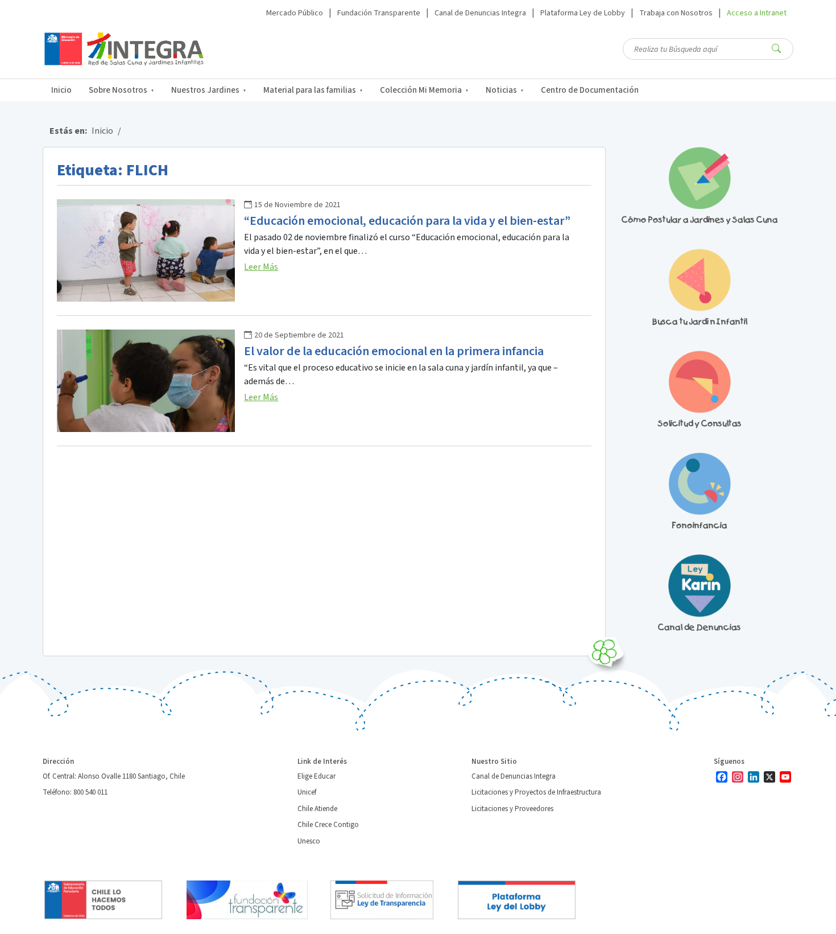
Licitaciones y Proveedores (512, 809)
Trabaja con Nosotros (676, 13)
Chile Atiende (317, 809)
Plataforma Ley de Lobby (582, 13)
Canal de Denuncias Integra (480, 13)
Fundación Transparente (378, 13)
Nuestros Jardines (205, 90)
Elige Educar (316, 776)
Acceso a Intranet (757, 13)
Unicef (306, 792)
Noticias (501, 90)
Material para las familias (309, 90)
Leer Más (261, 267)
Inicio (61, 90)
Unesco (308, 841)
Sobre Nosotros (118, 90)
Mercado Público (294, 13)
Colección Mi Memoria (421, 90)
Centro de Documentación (590, 90)
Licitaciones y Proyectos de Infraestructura (536, 792)
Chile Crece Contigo (328, 825)
